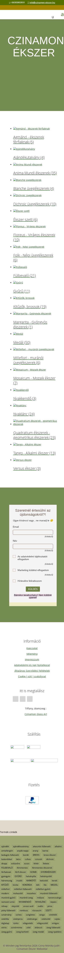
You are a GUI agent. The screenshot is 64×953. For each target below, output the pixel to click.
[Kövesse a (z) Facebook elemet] (15, 699)
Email (16, 526)
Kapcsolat (32, 648)
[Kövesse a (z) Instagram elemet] (22, 699)
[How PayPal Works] (32, 803)
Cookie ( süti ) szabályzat (32, 676)
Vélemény (32, 653)
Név (15, 540)
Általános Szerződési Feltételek (32, 670)
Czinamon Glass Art (36, 714)
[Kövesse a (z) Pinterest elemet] (29, 699)
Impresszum (32, 659)
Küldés (33, 589)
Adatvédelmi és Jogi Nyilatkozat (32, 665)
